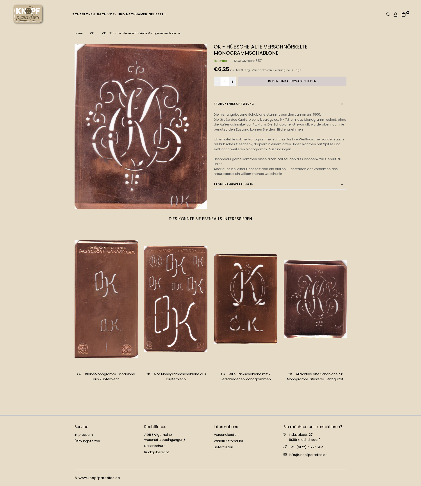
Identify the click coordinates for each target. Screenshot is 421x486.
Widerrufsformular (228, 441)
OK (92, 33)
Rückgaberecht (156, 452)
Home (78, 33)
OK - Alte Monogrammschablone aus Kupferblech (176, 376)
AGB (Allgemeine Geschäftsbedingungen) (164, 437)
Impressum (84, 434)
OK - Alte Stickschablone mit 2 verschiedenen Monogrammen (246, 376)
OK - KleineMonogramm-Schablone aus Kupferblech (106, 376)
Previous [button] (71, 309)
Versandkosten (262, 70)
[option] (141, 126)
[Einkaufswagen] (404, 14)
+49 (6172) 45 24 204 (306, 447)
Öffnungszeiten (87, 441)
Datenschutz (154, 445)
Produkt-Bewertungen (233, 184)
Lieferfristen (223, 447)
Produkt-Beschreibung (234, 104)
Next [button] (349, 309)
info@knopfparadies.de (308, 454)
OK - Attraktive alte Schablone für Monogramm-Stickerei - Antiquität (315, 376)
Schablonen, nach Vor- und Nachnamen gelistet (118, 14)
